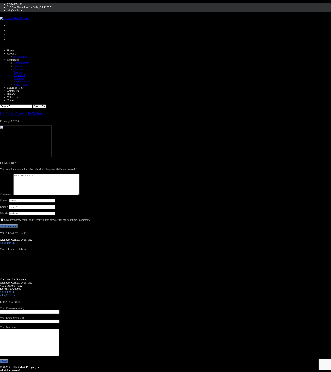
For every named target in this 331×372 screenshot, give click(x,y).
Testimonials (20, 56)
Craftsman (19, 69)
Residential (13, 59)
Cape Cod (19, 75)
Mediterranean (21, 81)
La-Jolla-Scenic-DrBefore (21, 114)
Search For (39, 106)
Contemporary (21, 62)
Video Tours (20, 84)
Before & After (15, 87)
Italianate (19, 78)
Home (10, 50)
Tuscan (18, 72)
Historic (11, 93)
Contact (11, 100)
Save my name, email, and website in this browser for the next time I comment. (47, 219)
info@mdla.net (8, 295)
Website (4, 213)
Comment (6, 194)
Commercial (13, 90)
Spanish (18, 66)
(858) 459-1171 (8, 242)
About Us (12, 53)
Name (4, 200)
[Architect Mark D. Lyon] (14, 18)
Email (4, 206)
